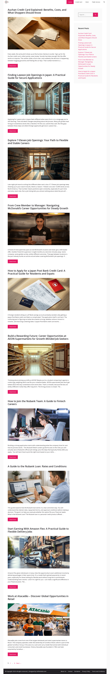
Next (18, 663)
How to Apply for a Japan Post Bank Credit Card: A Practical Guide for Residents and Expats (36, 272)
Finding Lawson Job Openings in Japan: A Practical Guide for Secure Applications (36, 76)
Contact (70, 671)
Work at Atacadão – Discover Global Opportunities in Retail (38, 597)
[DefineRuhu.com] (6, 2)
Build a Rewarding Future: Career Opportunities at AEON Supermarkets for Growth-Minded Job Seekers (38, 337)
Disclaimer (77, 671)
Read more (12, 66)
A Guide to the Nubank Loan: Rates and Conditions (37, 466)
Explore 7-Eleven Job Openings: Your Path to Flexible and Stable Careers (38, 142)
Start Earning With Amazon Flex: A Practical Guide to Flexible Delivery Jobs (38, 530)
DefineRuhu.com (41, 671)
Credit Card (78, 2)
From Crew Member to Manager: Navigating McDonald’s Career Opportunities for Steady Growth (38, 207)
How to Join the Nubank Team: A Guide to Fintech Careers (36, 402)
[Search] (95, 15)
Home (70, 2)
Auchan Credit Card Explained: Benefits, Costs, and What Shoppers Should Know (37, 11)
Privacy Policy (86, 671)
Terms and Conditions (98, 671)
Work (87, 2)
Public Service (96, 2)
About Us (63, 671)
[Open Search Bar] (104, 2)
